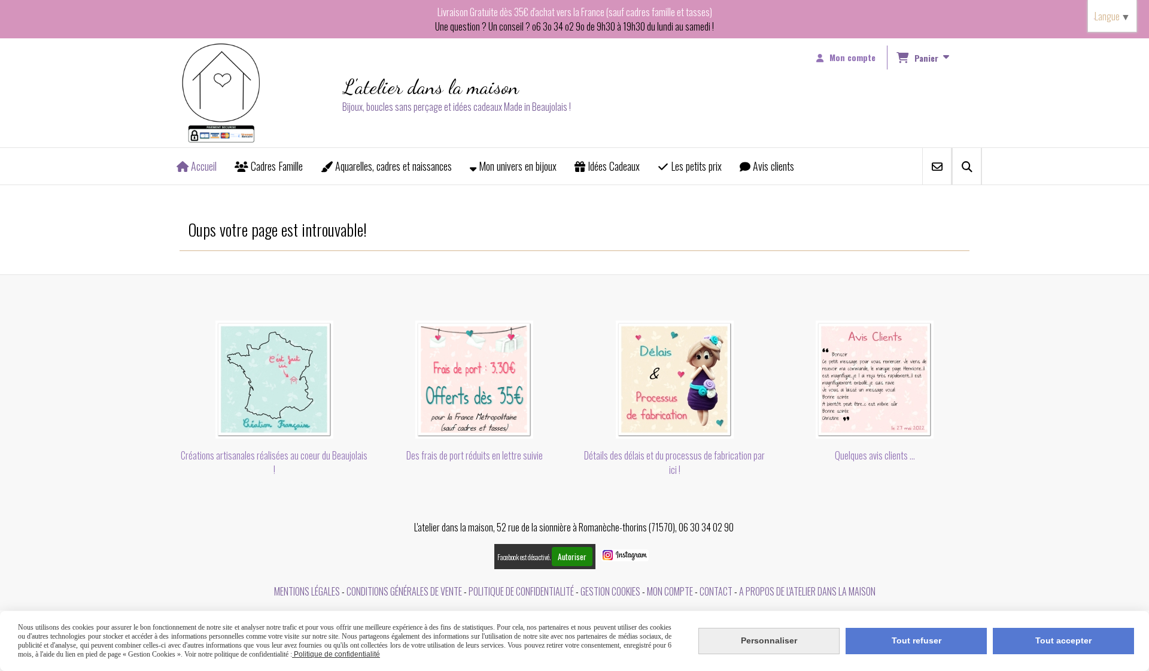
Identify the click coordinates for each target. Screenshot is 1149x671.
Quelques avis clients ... (875, 455)
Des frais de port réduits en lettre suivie (474, 455)
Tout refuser (916, 640)
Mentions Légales (307, 591)
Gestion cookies (610, 591)
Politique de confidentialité (521, 591)
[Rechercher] (967, 166)
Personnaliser (769, 640)
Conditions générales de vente (404, 591)
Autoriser (572, 557)
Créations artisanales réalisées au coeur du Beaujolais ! (274, 462)
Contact (716, 591)
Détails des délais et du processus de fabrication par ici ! (674, 462)
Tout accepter (1063, 640)
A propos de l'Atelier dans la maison (807, 591)
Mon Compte (670, 591)
